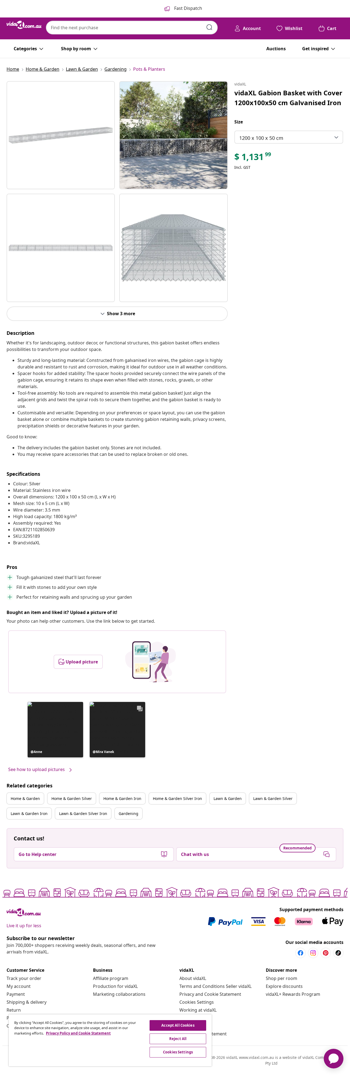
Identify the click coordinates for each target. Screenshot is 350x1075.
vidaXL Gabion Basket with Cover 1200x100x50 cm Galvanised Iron (288, 97)
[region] (110, 1040)
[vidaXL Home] (24, 25)
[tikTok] (338, 953)
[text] (253, 158)
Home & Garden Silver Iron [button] (177, 798)
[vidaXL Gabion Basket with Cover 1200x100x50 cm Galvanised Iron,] (60, 135)
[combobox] (132, 27)
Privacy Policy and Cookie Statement (78, 1033)
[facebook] (300, 953)
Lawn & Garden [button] (228, 798)
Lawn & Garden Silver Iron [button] (83, 813)
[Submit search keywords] (209, 27)
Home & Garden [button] (25, 798)
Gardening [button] (128, 813)
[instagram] (313, 953)
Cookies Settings (196, 1002)
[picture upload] (150, 661)
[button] (55, 729)
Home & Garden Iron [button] (122, 798)
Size (238, 122)
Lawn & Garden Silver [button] (273, 798)
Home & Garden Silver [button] (71, 798)
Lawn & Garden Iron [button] (29, 813)
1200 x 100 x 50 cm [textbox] (261, 138)
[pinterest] (325, 953)
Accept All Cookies (177, 1025)
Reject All (177, 1038)
